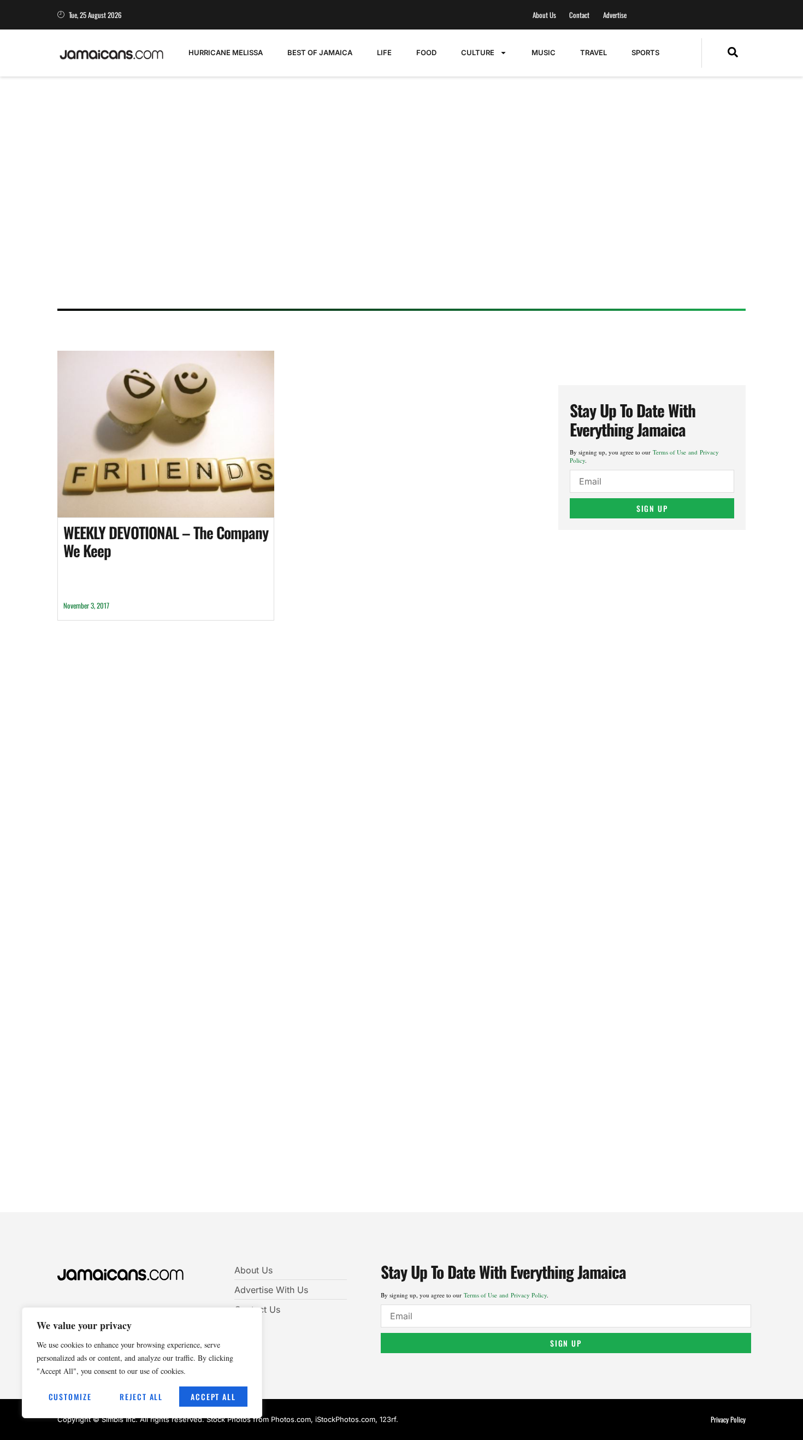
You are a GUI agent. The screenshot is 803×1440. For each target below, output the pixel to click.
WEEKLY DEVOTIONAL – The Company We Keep (165, 541)
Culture (477, 52)
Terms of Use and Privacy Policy (505, 1295)
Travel (593, 52)
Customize (70, 1396)
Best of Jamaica (319, 52)
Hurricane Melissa (225, 52)
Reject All (141, 1396)
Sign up (652, 508)
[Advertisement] (390, 215)
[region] (142, 1362)
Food (426, 52)
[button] (733, 53)
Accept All (213, 1396)
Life (384, 52)
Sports (645, 52)
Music (544, 52)
